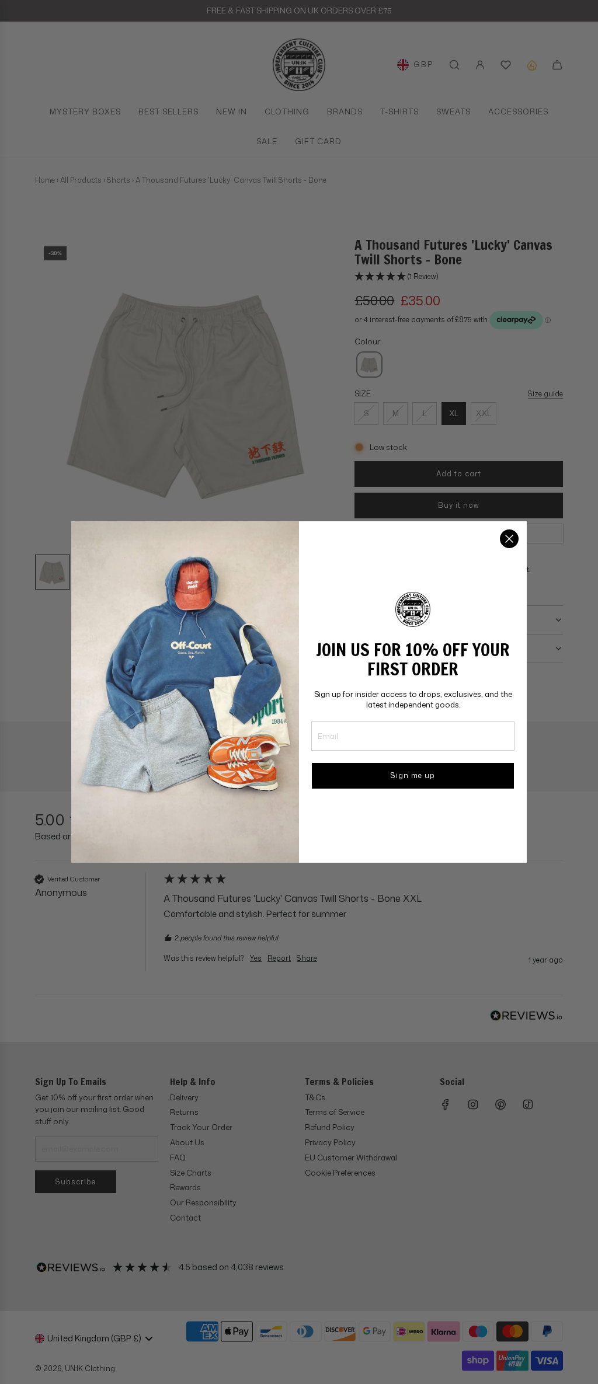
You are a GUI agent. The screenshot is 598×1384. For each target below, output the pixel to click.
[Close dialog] (509, 539)
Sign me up (413, 775)
